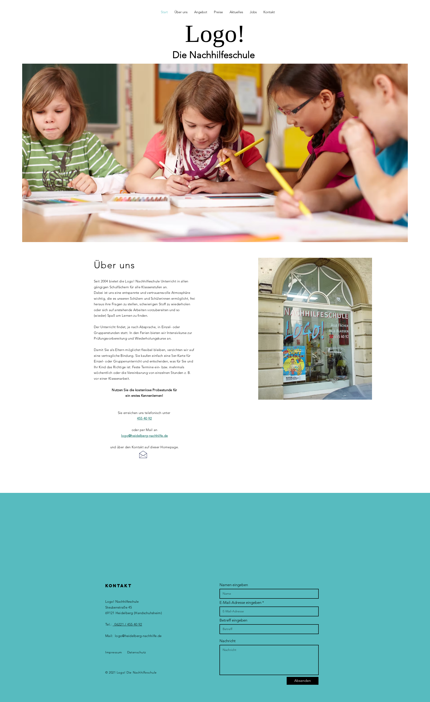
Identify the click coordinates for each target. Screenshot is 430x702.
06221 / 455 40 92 (127, 624)
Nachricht (227, 641)
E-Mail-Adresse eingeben (240, 602)
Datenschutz (136, 652)
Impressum (113, 652)
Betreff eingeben (233, 620)
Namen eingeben (233, 585)
